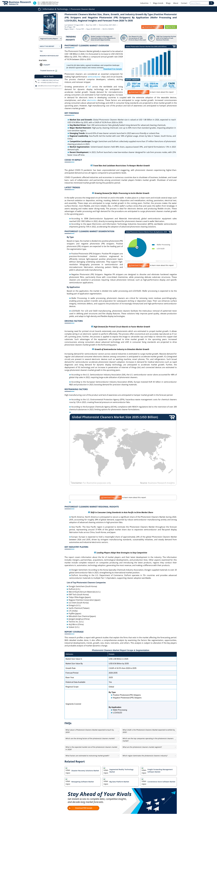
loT (89, 86)
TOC (41, 51)
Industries (144, 3)
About (175, 3)
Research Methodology (49, 56)
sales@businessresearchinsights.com (49, 86)
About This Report (47, 46)
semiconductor (94, 76)
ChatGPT (46, 65)
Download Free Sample (139, 92)
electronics (92, 100)
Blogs (168, 3)
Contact (184, 3)
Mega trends (158, 3)
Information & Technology (55, 9)
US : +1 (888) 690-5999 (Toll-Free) (48, 80)
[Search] (211, 3)
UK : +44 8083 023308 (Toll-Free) (48, 82)
